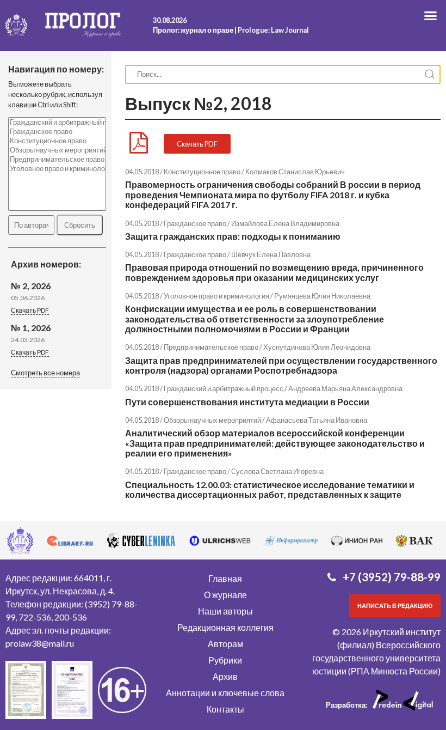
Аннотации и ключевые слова (225, 693)
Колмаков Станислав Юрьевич (295, 171)
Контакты (225, 709)
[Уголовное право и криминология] (57, 168)
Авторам (225, 643)
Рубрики (225, 660)
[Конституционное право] (57, 140)
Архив (225, 676)
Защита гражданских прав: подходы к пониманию (232, 236)
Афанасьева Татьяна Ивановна (316, 420)
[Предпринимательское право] (57, 159)
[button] (45, 373)
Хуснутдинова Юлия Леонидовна (316, 347)
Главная (225, 578)
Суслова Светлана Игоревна (277, 471)
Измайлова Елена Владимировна (285, 223)
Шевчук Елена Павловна (271, 254)
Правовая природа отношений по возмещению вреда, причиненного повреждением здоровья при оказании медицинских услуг (274, 272)
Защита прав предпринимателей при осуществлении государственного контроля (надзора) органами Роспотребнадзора (281, 365)
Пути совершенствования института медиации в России (247, 402)
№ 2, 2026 (31, 286)
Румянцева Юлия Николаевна (322, 295)
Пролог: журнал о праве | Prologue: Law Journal (231, 30)
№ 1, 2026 (31, 328)
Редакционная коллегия (225, 627)
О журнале (225, 594)
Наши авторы (225, 611)
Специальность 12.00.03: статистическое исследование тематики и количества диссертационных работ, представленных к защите (269, 489)
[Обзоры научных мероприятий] (57, 150)
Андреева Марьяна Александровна (345, 388)
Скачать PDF (30, 310)
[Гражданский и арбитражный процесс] (57, 122)
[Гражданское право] (57, 131)
